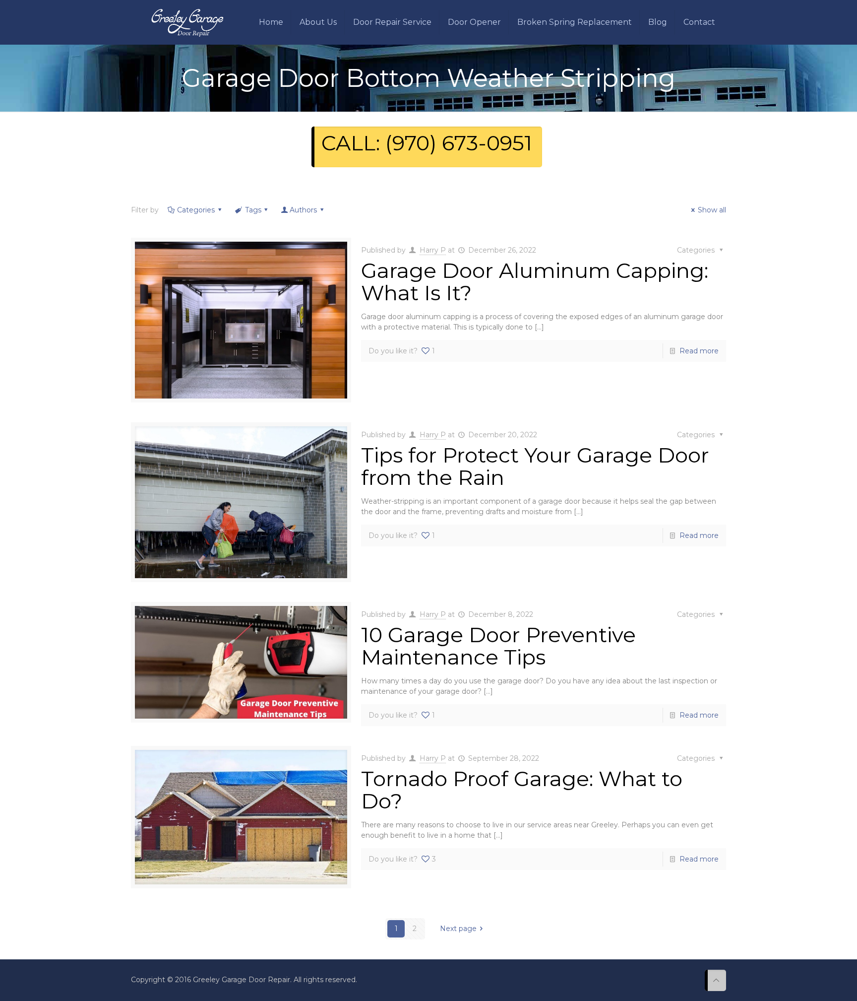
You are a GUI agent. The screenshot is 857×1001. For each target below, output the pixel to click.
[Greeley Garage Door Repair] (187, 22)
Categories (196, 209)
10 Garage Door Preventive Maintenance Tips (498, 646)
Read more (699, 350)
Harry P (433, 250)
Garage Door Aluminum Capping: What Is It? (534, 282)
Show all (712, 209)
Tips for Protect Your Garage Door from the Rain (535, 466)
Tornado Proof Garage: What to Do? (521, 790)
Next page (458, 928)
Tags (253, 209)
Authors (303, 209)
